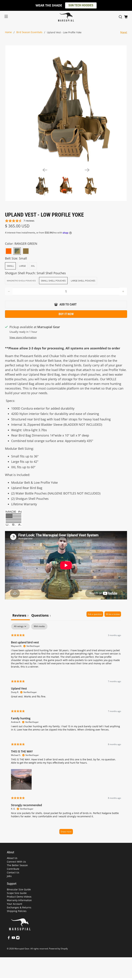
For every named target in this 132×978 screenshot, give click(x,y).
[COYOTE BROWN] (25, 251)
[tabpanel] (66, 730)
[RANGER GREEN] (17, 251)
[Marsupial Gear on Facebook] (9, 938)
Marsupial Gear (21, 948)
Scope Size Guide (17, 893)
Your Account (14, 903)
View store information (23, 337)
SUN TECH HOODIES (80, 5)
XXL (33, 265)
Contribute (13, 868)
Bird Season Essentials (29, 32)
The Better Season (17, 865)
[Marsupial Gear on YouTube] (13, 938)
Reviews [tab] (20, 615)
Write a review (113, 614)
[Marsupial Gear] (66, 17)
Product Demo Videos (19, 896)
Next (123, 32)
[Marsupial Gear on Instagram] (18, 938)
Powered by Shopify (58, 948)
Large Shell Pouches (83, 280)
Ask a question (95, 614)
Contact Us (13, 872)
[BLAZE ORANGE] (8, 251)
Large (22, 265)
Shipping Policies (16, 911)
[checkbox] (39, 626)
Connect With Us (16, 861)
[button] (21, 778)
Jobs (9, 876)
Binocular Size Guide (19, 889)
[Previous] (44, 170)
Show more (66, 831)
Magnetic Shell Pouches (21, 280)
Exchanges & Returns (19, 907)
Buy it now (66, 314)
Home (8, 32)
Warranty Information (19, 900)
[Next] (87, 170)
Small (10, 265)
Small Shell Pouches (53, 280)
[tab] (41, 615)
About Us (12, 858)
